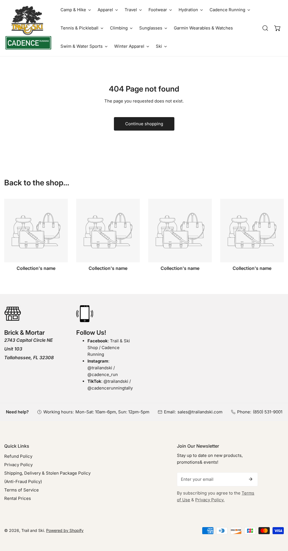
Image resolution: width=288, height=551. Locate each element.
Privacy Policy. (209, 499)
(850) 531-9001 (267, 412)
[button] (75, 10)
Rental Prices (17, 498)
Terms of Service (21, 490)
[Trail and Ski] (28, 28)
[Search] (265, 28)
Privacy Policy (18, 464)
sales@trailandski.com (199, 412)
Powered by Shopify (65, 530)
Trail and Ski (32, 530)
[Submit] (250, 479)
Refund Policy (18, 456)
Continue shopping (144, 123)
